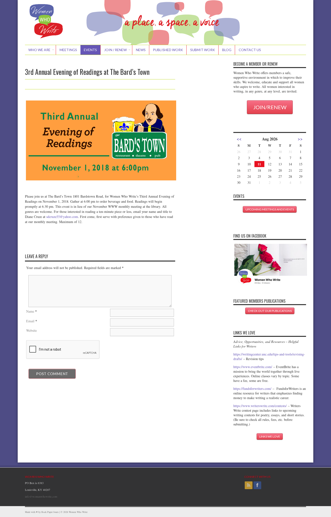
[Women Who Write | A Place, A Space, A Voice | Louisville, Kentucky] (46, 39)
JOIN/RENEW (269, 107)
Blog (226, 50)
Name (30, 311)
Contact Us (250, 50)
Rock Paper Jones (50, 512)
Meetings (68, 50)
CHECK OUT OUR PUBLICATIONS (270, 311)
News (141, 50)
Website (31, 330)
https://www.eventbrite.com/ (252, 366)
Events (90, 50)
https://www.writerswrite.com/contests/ (260, 405)
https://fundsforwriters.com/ (252, 388)
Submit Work (202, 50)
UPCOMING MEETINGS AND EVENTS (269, 209)
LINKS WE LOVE (269, 436)
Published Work (168, 50)
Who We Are (39, 50)
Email (30, 321)
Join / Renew (115, 50)
